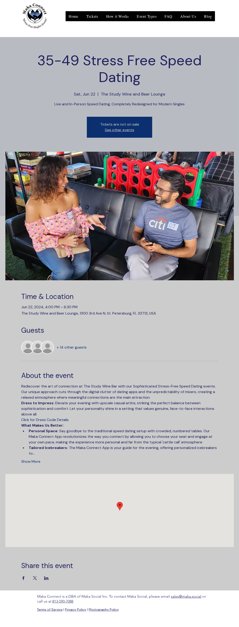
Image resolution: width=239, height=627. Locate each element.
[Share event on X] (35, 578)
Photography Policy (104, 609)
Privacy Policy (75, 609)
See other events (119, 129)
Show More (30, 461)
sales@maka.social (186, 596)
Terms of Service (50, 609)
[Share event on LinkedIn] (46, 578)
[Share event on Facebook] (23, 578)
